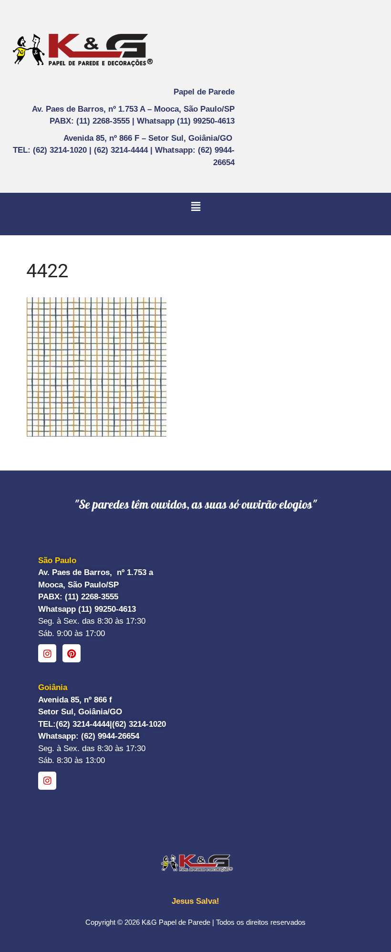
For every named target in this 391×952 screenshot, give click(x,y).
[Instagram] (47, 653)
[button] (195, 207)
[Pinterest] (71, 653)
